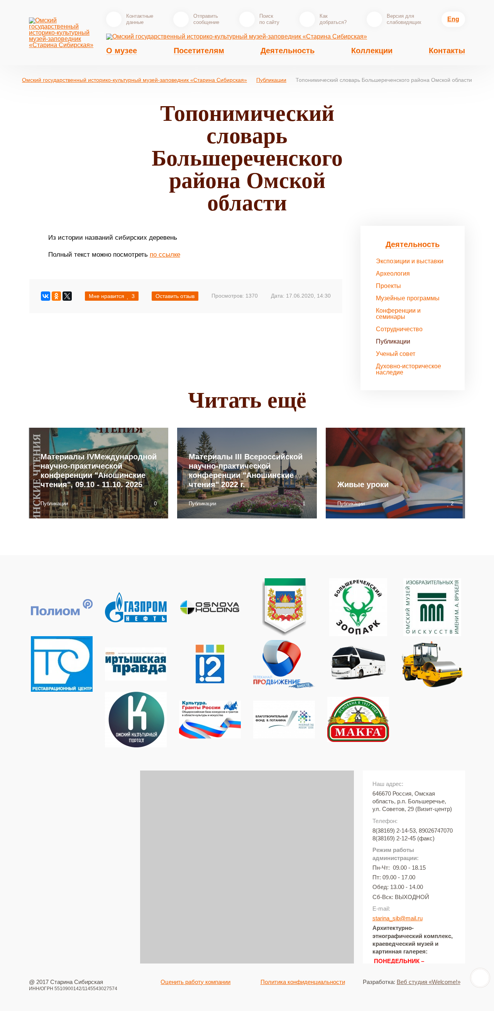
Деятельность (413, 244)
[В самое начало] (480, 978)
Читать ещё (247, 400)
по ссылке (165, 254)
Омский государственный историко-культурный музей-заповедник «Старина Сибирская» (134, 80)
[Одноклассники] (56, 296)
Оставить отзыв (175, 296)
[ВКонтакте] (45, 296)
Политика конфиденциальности (303, 982)
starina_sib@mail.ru (397, 918)
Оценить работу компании (195, 982)
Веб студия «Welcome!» (428, 982)
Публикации (271, 80)
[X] (67, 296)
